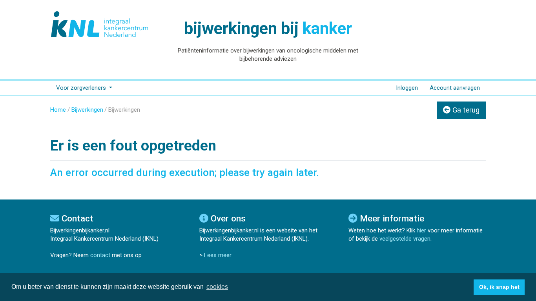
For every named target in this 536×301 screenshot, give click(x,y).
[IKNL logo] (100, 24)
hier (421, 230)
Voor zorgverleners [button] (82, 87)
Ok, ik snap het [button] (499, 287)
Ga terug (464, 110)
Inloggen (407, 87)
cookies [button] (217, 286)
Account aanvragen (455, 87)
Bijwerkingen (87, 109)
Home (58, 109)
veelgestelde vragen (404, 238)
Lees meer (218, 255)
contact (100, 255)
